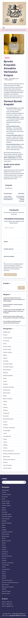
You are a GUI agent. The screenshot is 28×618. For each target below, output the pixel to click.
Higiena (5, 355)
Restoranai (6, 416)
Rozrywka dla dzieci (8, 419)
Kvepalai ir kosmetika (8, 387)
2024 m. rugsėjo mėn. (7, 604)
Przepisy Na (6, 413)
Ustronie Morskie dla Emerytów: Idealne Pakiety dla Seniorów (12, 322)
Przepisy (5, 410)
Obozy (5, 404)
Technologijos (6, 430)
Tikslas (5, 433)
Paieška (6, 283)
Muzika (5, 395)
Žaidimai (5, 462)
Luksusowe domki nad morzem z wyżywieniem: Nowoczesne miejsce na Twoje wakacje (13, 299)
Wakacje (5, 445)
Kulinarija (5, 372)
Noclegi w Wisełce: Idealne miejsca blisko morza (13, 305)
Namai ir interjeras (7, 398)
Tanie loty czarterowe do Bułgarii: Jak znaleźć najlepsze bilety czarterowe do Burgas (13, 311)
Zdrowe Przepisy (7, 465)
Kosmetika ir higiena (8, 366)
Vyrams (5, 442)
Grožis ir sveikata (7, 352)
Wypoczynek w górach (9, 459)
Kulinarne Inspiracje (8, 375)
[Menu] (3, 27)
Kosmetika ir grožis (8, 364)
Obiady (5, 401)
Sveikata (5, 424)
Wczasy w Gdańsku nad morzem (11, 453)
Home (3, 30)
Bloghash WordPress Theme (18, 615)
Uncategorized (7, 436)
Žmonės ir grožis (7, 468)
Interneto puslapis (9, 256)
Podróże (5, 407)
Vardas (6, 241)
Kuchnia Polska (7, 369)
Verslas (5, 439)
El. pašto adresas (9, 249)
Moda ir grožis (6, 393)
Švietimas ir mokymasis (9, 427)
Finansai (5, 335)
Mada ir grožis (6, 390)
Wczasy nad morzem (8, 450)
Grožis (4, 343)
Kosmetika (5, 361)
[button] (8, 188)
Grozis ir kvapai (7, 346)
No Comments (9, 79)
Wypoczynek (6, 456)
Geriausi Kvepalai (7, 338)
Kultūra (7, 57)
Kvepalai (8, 185)
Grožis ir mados (7, 349)
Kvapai (5, 381)
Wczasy (5, 448)
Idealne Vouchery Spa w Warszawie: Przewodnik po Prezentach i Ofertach (13, 317)
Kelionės (5, 358)
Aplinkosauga (6, 332)
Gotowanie (6, 340)
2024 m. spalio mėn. (7, 601)
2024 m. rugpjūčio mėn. (8, 606)
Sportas (5, 421)
